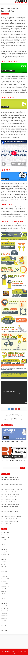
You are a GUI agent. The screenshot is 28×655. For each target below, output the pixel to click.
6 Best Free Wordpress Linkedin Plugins (14, 415)
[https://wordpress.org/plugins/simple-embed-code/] (14, 103)
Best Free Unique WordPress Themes (9, 511)
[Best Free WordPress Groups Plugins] (14, 434)
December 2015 (5, 579)
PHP (21, 651)
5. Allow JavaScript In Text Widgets (12, 221)
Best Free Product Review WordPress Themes (11, 484)
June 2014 (3, 623)
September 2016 (5, 556)
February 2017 (4, 549)
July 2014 (3, 620)
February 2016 (4, 574)
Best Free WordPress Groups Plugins (12, 442)
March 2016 (4, 571)
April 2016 (3, 569)
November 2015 (5, 581)
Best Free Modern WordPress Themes (10, 504)
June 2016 (3, 564)
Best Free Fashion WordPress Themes (10, 479)
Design (14, 653)
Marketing (14, 651)
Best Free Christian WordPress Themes (10, 496)
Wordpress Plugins (5, 13)
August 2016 (4, 559)
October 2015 (4, 583)
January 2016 (4, 576)
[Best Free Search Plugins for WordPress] (14, 452)
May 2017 (3, 542)
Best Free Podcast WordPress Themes (10, 492)
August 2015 (4, 588)
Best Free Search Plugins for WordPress (13, 460)
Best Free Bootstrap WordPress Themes (10, 509)
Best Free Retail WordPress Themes (9, 506)
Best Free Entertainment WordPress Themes (11, 487)
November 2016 (5, 554)
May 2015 (3, 596)
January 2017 (4, 552)
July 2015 (3, 591)
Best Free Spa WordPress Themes (9, 499)
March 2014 (4, 630)
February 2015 (4, 603)
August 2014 (4, 618)
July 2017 (3, 539)
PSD (3, 651)
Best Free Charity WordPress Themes (9, 482)
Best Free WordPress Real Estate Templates (11, 516)
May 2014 (3, 625)
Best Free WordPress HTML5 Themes (10, 514)
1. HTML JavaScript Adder (9, 62)
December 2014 (5, 608)
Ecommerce (7, 651)
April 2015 (3, 598)
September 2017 (5, 537)
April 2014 (3, 628)
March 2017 (4, 547)
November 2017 (5, 534)
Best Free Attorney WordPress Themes (10, 521)
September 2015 (5, 586)
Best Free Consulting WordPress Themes (10, 519)
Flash (25, 651)
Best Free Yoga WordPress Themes (9, 501)
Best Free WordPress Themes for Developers (11, 489)
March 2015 (4, 601)
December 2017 (5, 532)
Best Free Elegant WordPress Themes (10, 494)
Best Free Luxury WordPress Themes (9, 477)
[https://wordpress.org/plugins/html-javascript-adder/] (14, 68)
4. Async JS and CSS (7, 204)
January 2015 (4, 606)
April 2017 (3, 544)
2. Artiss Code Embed (8, 97)
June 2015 (3, 593)
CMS (18, 651)
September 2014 (5, 615)
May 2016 (3, 566)
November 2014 (5, 610)
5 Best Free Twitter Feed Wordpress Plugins (14, 419)
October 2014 (4, 613)
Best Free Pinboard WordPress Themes (10, 523)
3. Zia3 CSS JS (5, 170)
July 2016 (3, 561)
